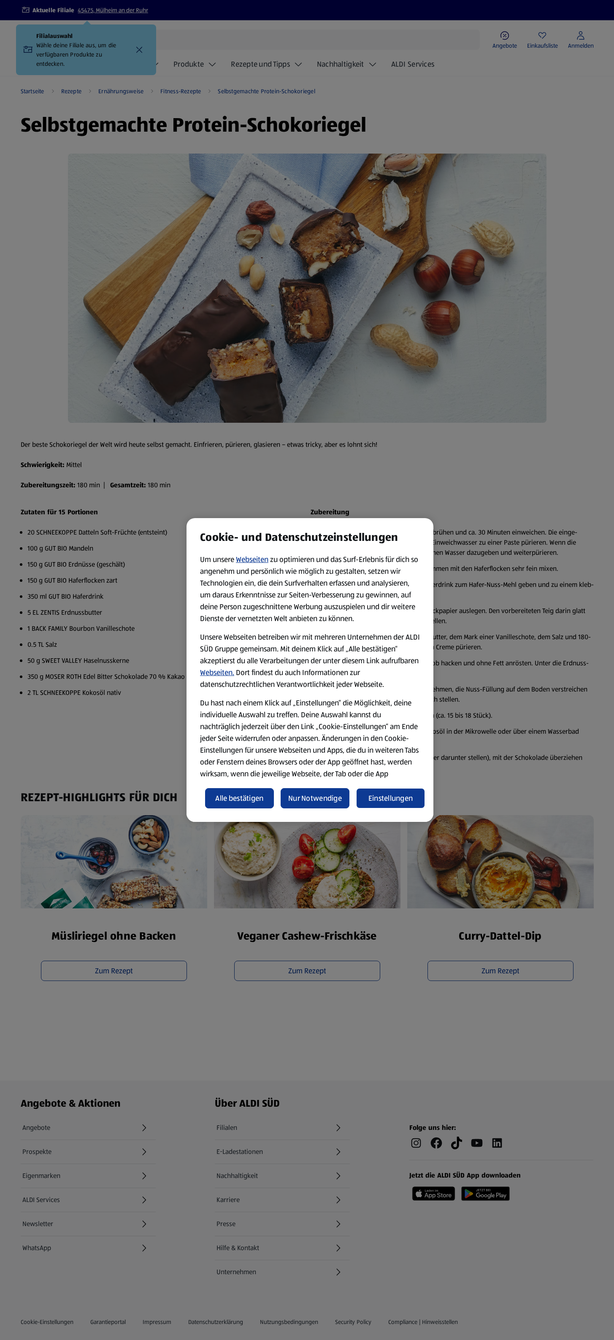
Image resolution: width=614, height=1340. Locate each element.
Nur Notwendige (315, 798)
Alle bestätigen (239, 798)
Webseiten (252, 559)
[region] (310, 670)
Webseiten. (217, 672)
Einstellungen (390, 798)
